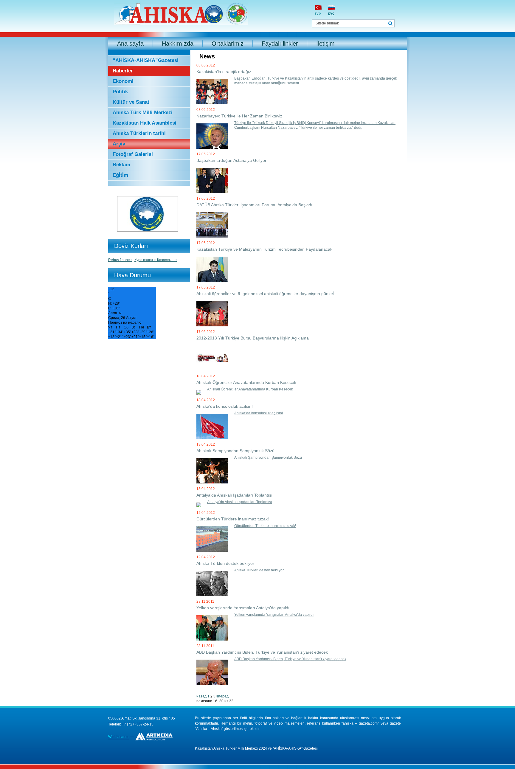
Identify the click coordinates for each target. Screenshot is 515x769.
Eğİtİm (120, 175)
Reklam (121, 165)
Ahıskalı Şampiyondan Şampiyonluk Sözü (268, 457)
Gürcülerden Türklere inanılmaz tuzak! (265, 526)
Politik (120, 91)
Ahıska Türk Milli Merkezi (143, 112)
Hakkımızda (177, 43)
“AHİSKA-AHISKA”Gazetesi (146, 60)
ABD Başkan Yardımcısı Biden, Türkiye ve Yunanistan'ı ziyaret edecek (290, 659)
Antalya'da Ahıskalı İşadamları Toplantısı (239, 502)
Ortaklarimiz (227, 43)
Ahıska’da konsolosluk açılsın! (258, 413)
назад (201, 696)
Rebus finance (120, 260)
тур (318, 13)
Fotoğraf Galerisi (133, 154)
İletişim (325, 43)
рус (331, 13)
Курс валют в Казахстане (155, 260)
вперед (222, 696)
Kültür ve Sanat (131, 102)
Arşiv (119, 144)
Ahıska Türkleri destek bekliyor (259, 570)
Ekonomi (123, 81)
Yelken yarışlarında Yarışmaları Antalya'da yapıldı (274, 615)
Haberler (123, 71)
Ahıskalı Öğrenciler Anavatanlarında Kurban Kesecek (250, 389)
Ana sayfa (130, 43)
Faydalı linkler (280, 43)
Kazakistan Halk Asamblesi (144, 123)
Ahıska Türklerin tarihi (139, 133)
